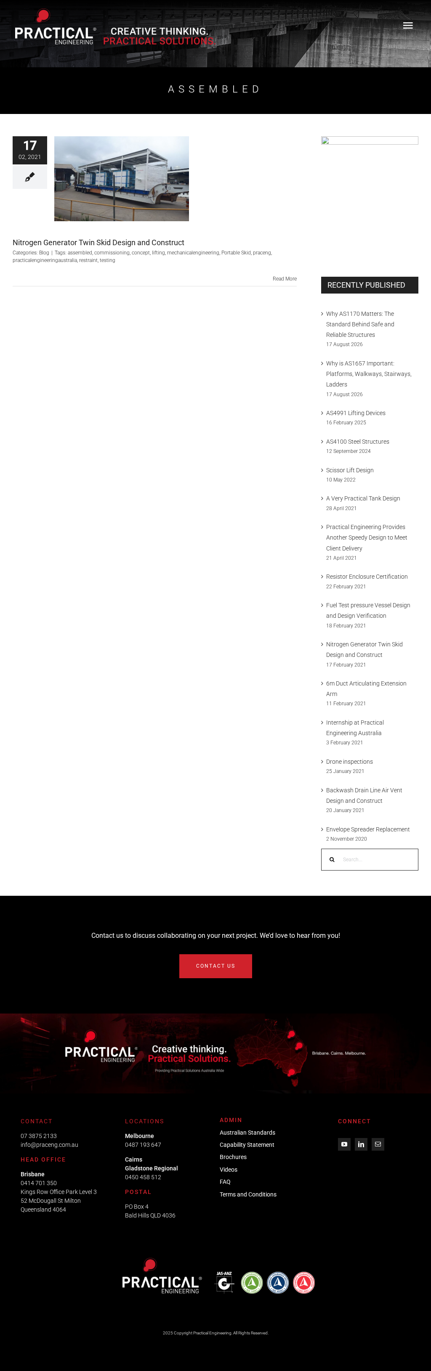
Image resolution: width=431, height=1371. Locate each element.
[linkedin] (361, 1144)
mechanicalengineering (193, 253)
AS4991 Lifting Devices (356, 413)
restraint (88, 260)
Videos (228, 1169)
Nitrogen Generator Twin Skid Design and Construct (98, 242)
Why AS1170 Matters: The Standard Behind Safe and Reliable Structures (360, 324)
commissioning (112, 253)
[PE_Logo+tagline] (115, 11)
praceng (262, 253)
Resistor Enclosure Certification (367, 576)
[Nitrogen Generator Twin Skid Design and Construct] (121, 178)
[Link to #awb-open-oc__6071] (408, 25)
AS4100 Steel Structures (357, 441)
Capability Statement (247, 1144)
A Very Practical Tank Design (363, 498)
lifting (158, 253)
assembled (80, 253)
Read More (285, 279)
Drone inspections (349, 761)
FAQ (225, 1181)
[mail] (378, 1144)
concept (141, 253)
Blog (122, 189)
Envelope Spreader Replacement (368, 829)
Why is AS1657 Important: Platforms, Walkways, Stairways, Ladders (369, 374)
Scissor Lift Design (350, 470)
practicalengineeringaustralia (45, 260)
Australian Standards (247, 1132)
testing (107, 260)
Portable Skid (236, 253)
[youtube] (344, 1144)
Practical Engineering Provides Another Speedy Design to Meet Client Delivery (366, 537)
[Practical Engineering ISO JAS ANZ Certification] (219, 1260)
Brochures (233, 1157)
